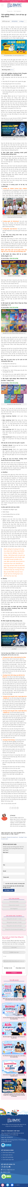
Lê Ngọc (21, 21)
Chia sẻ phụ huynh (14, 905)
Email (4, 871)
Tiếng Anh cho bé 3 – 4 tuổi (14, 919)
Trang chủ (9, 11)
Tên (4, 865)
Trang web (6, 877)
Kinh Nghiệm (17, 11)
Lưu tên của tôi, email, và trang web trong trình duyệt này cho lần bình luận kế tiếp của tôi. (14, 885)
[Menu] (2, 5)
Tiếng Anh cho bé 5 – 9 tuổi (14, 922)
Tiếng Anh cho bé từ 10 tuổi (14, 926)
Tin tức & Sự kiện (14, 901)
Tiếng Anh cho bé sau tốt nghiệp (14, 929)
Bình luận (6, 852)
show (12, 69)
